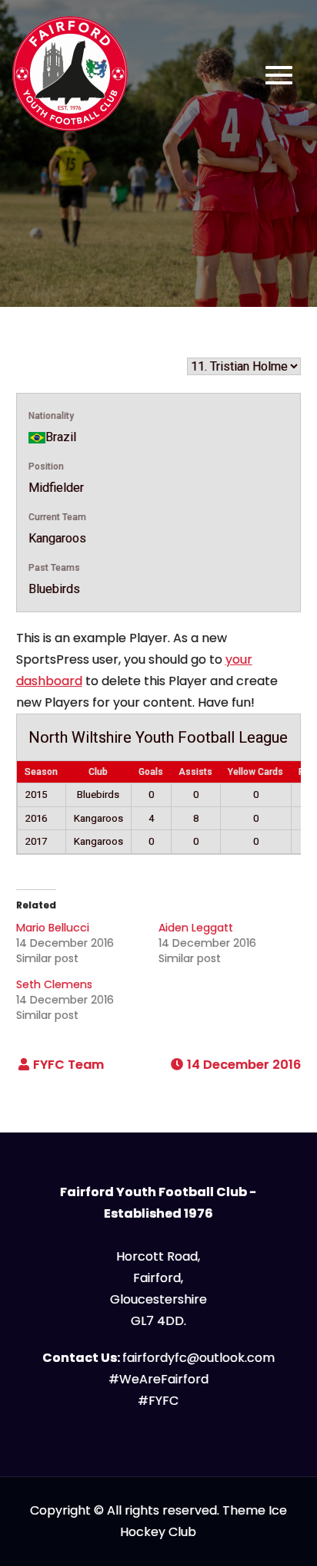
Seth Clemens (54, 984)
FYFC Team (68, 1064)
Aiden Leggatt (195, 927)
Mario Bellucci (52, 927)
